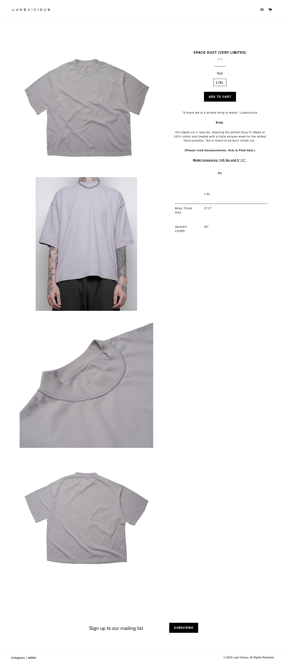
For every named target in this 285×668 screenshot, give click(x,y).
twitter (32, 657)
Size (220, 73)
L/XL (220, 82)
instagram (18, 657)
